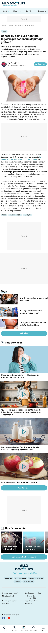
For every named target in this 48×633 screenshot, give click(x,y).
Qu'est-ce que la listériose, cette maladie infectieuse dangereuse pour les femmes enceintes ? (21, 412)
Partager (41, 64)
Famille (28, 11)
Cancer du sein (15, 215)
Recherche (33, 631)
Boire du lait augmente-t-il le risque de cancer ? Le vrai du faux (20, 376)
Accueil (4, 25)
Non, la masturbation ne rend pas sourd (34, 299)
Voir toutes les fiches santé (24, 557)
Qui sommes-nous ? (10, 593)
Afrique (27, 215)
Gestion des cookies (32, 593)
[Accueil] (24, 569)
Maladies (18, 25)
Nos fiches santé (15, 528)
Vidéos (14, 631)
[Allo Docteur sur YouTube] (9, 618)
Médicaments (28, 582)
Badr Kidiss (16, 63)
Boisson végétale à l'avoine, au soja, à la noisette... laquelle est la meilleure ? (20, 448)
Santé (5, 11)
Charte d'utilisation (9, 601)
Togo (32, 25)
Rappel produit (20, 578)
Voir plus (24, 333)
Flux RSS (5, 604)
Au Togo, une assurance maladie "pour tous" (31, 311)
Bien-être (17, 11)
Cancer (26, 25)
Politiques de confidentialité (30, 597)
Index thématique (31, 601)
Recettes (8, 578)
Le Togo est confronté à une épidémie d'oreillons (33, 323)
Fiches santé (24, 631)
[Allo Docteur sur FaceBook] (3, 618)
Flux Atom (28, 604)
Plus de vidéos (14, 342)
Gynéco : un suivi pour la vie (33, 547)
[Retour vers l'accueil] (24, 4)
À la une (4, 631)
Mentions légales (9, 596)
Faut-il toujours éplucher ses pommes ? (20, 482)
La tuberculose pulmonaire (10, 547)
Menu (43, 631)
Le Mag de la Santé (36, 578)
